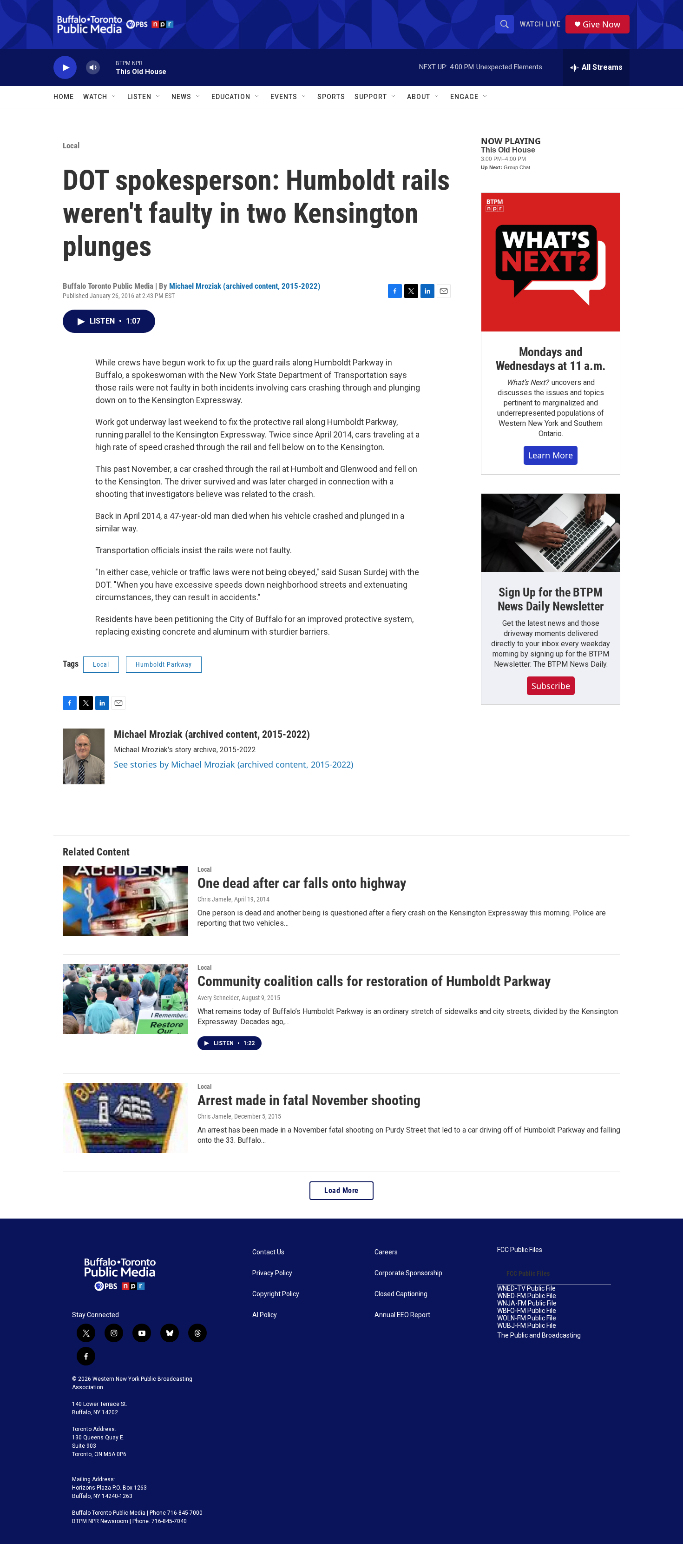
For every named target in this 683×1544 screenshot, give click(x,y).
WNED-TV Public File (526, 1288)
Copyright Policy (275, 1294)
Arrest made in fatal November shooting (308, 1100)
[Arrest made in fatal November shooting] (125, 1118)
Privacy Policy (272, 1273)
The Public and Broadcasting (539, 1335)
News (181, 96)
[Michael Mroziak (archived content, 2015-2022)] (84, 756)
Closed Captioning (400, 1294)
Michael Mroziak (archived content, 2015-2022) (245, 286)
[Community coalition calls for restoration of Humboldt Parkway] (125, 999)
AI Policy (264, 1315)
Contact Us (268, 1252)
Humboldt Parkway (164, 664)
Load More (341, 1190)
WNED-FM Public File (526, 1295)
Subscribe (551, 685)
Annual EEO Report (402, 1315)
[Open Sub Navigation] (114, 96)
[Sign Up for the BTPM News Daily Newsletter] (550, 533)
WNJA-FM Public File (527, 1303)
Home (63, 96)
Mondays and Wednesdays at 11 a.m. (551, 359)
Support (371, 96)
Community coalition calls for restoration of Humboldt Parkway (374, 981)
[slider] (107, 67)
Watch (95, 96)
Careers (386, 1252)
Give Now (601, 24)
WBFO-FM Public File (526, 1310)
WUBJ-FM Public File (526, 1325)
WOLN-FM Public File (526, 1318)
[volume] (93, 67)
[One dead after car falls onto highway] (125, 901)
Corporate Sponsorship (408, 1273)
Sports (331, 96)
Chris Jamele (214, 899)
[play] (65, 67)
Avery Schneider (218, 997)
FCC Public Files (519, 1249)
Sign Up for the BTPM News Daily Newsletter (551, 599)
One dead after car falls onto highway (301, 883)
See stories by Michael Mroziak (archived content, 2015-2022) (233, 764)
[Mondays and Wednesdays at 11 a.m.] (550, 262)
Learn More (550, 455)
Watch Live (540, 24)
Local (71, 145)
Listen (139, 96)
